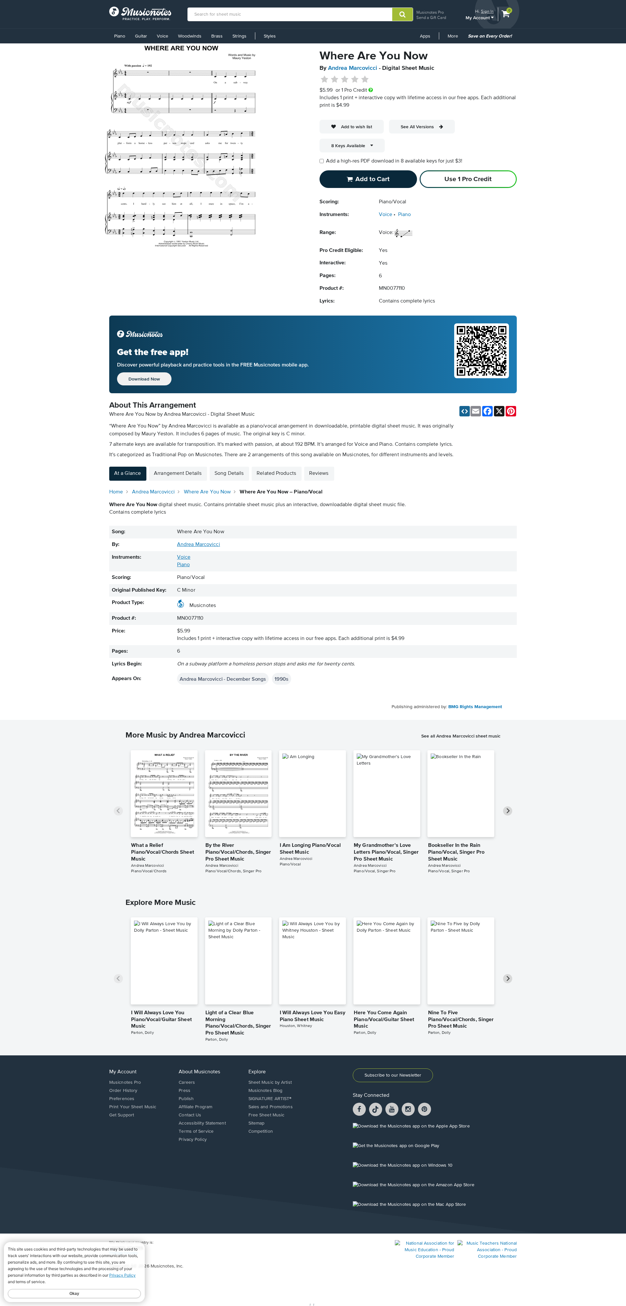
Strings (239, 36)
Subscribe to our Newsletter (393, 1075)
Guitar (141, 36)
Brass (217, 36)
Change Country (123, 1253)
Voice (162, 36)
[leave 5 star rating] (365, 80)
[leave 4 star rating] (355, 80)
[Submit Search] (402, 14)
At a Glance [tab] (127, 473)
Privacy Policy (192, 1139)
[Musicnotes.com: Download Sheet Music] (140, 13)
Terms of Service (196, 1131)
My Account (478, 17)
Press (184, 1090)
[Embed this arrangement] (464, 411)
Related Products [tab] (276, 473)
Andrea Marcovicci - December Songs (223, 679)
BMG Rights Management (475, 707)
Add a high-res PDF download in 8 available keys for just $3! (394, 161)
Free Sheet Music (266, 1115)
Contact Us (190, 1115)
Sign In (487, 11)
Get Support (121, 1115)
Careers (187, 1082)
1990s (282, 679)
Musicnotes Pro (430, 12)
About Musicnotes (199, 1072)
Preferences (121, 1098)
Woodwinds (189, 36)
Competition (260, 1131)
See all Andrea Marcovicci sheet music (460, 736)
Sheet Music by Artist (270, 1082)
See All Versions (417, 126)
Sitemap (256, 1123)
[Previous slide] (118, 811)
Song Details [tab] (229, 473)
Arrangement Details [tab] (177, 473)
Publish (186, 1098)
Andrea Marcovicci (352, 68)
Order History (123, 1090)
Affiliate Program (195, 1107)
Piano (119, 36)
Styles (270, 36)
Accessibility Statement (202, 1123)
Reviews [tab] (319, 473)
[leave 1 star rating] (325, 80)
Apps (425, 36)
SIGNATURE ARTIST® (270, 1098)
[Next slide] (507, 811)
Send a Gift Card (431, 17)
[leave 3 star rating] (345, 80)
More (455, 38)
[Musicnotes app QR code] (481, 354)
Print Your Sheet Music (132, 1107)
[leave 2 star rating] (335, 80)
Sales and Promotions (270, 1107)
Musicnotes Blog (265, 1090)
